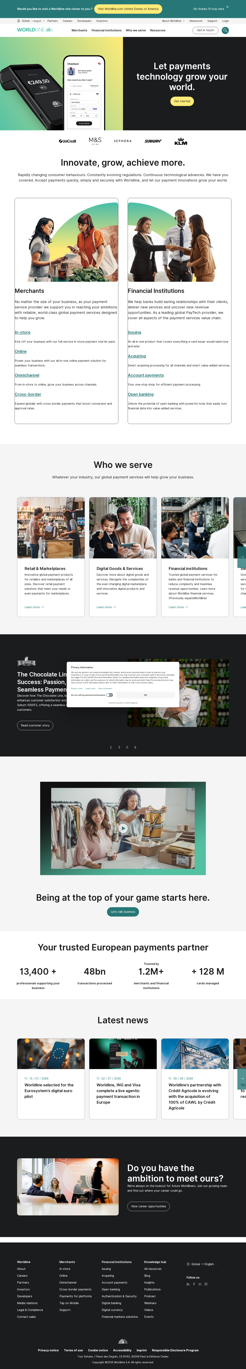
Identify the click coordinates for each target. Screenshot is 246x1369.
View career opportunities (146, 1192)
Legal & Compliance (30, 1294)
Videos (148, 1294)
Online (63, 1260)
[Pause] (127, 731)
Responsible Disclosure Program (175, 1334)
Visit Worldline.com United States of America (128, 9)
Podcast (150, 1280)
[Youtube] (199, 1268)
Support (212, 21)
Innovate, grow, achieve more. (123, 162)
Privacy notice (48, 1334)
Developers (84, 21)
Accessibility (122, 1334)
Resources (158, 30)
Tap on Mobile (69, 1287)
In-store (64, 1253)
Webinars (150, 1287)
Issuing (106, 1253)
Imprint (142, 1334)
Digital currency (112, 1294)
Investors (102, 21)
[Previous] (111, 731)
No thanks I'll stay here (208, 9)
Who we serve (136, 30)
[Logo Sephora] (123, 141)
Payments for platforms (75, 1280)
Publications (152, 1273)
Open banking (111, 1273)
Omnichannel (67, 1266)
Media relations (27, 1287)
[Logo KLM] (181, 141)
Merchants (79, 30)
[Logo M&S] (95, 141)
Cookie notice (98, 1334)
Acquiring (108, 1260)
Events (149, 1301)
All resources (153, 1253)
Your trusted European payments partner (123, 931)
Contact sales (26, 1301)
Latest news (123, 1004)
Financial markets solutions (120, 1301)
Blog (147, 1260)
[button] (123, 812)
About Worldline (172, 20)
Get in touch (205, 30)
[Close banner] (227, 9)
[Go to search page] (225, 30)
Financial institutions (107, 30)
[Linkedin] (188, 1268)
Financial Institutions (156, 290)
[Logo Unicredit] (67, 141)
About (21, 1253)
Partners (53, 20)
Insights (149, 1266)
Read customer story (145, 709)
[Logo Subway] (153, 141)
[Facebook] (194, 1268)
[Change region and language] (216, 1248)
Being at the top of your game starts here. (123, 881)
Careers (67, 21)
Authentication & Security (119, 1280)
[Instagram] (205, 1268)
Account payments (114, 1266)
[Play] (135, 731)
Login (225, 20)
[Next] (119, 731)
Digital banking (111, 1287)
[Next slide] (241, 557)
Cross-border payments (75, 1273)
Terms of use (73, 1334)
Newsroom (196, 20)
